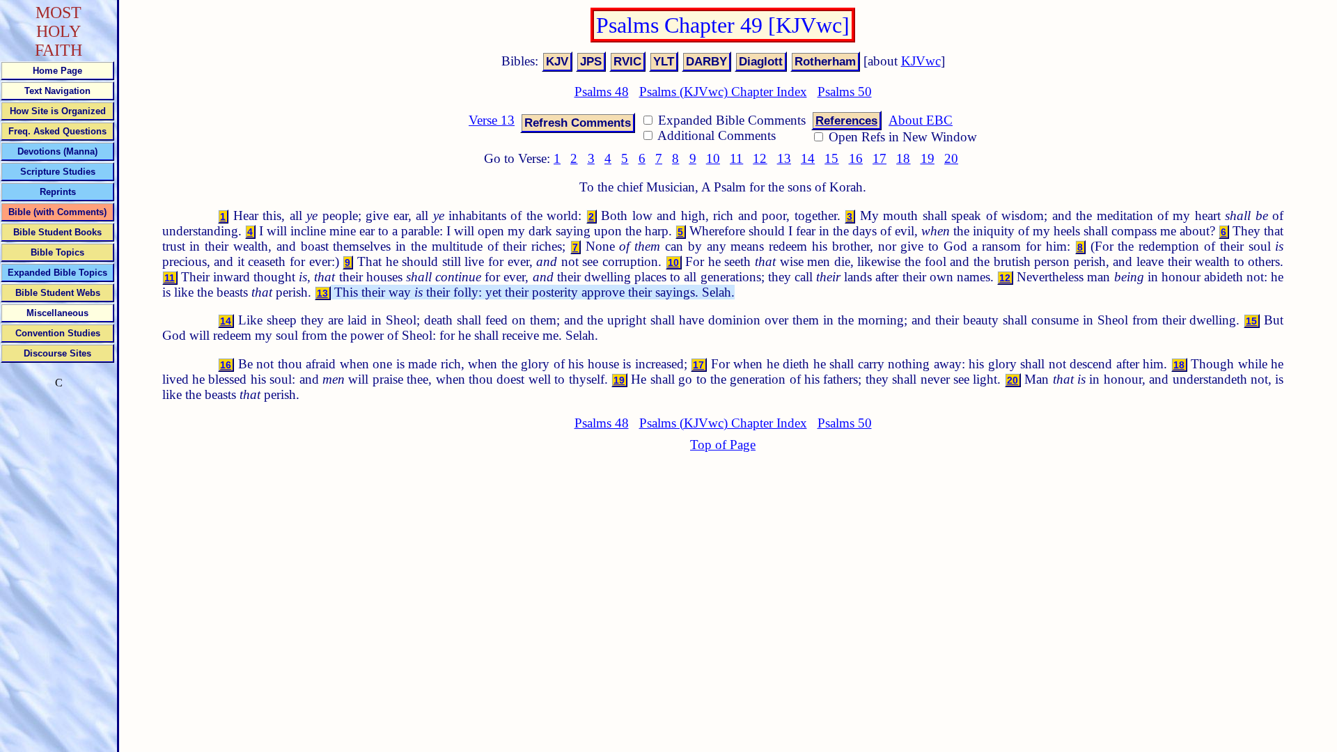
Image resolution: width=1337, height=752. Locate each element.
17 (879, 158)
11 (736, 158)
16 (856, 158)
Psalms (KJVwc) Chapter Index (723, 91)
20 (951, 158)
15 (831, 158)
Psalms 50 (845, 91)
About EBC (921, 120)
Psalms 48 (601, 91)
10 (713, 158)
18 (903, 158)
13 (784, 158)
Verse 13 (492, 120)
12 (760, 158)
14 (808, 158)
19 (928, 158)
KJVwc (921, 61)
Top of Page (723, 444)
